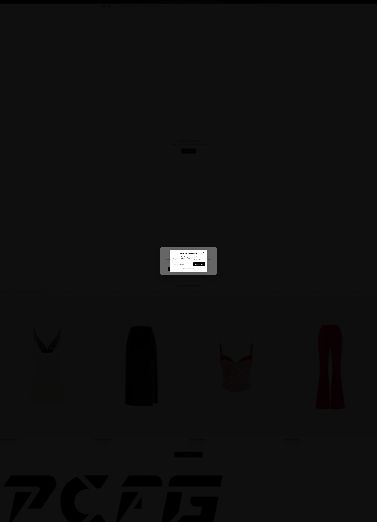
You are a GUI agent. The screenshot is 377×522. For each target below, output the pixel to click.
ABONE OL (199, 264)
